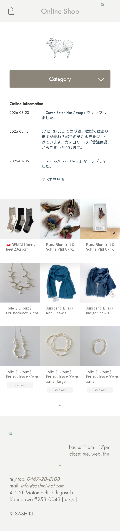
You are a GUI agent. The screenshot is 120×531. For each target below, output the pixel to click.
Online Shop (60, 11)
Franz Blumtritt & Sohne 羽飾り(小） (101, 247)
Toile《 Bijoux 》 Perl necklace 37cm (22, 310)
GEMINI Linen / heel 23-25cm (20, 247)
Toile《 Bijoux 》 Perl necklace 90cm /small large (62, 376)
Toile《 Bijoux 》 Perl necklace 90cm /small (102, 376)
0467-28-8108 (43, 478)
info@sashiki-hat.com (42, 485)
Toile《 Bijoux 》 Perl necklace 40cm (22, 374)
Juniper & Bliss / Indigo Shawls (99, 310)
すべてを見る (53, 179)
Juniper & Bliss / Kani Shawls (59, 310)
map (69, 499)
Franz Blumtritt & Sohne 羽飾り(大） (61, 247)
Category (60, 79)
